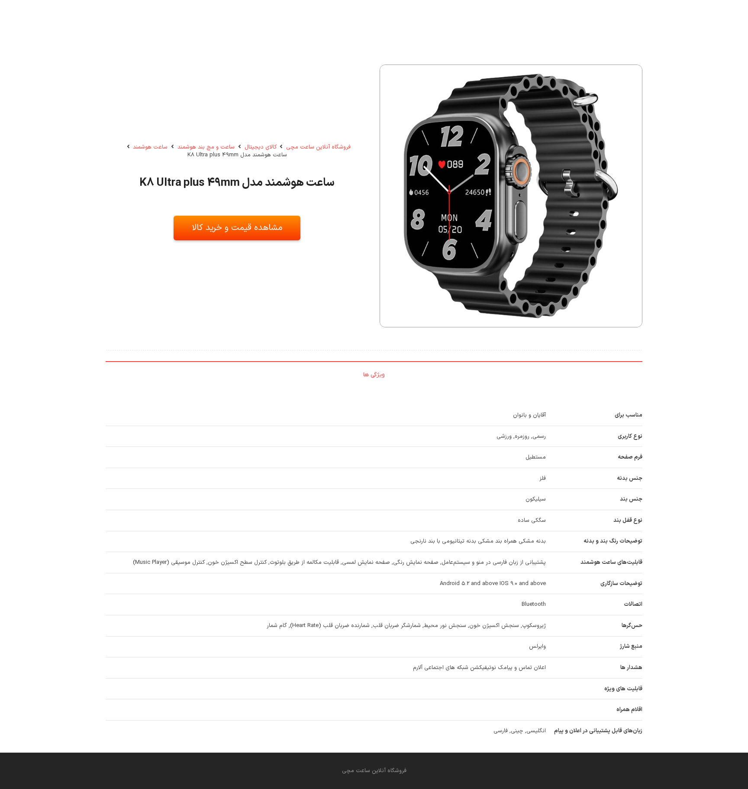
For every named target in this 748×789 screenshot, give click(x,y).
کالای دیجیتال (261, 147)
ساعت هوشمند (150, 147)
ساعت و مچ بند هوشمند (206, 147)
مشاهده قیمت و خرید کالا (237, 227)
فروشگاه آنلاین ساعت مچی (318, 147)
